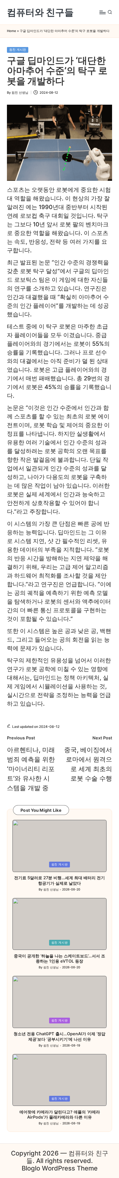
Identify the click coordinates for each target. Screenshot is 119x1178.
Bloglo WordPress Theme (60, 1168)
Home (11, 31)
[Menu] (102, 12)
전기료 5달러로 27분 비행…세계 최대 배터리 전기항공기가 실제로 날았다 (59, 880)
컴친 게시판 (17, 50)
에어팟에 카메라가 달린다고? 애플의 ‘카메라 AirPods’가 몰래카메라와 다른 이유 (59, 1114)
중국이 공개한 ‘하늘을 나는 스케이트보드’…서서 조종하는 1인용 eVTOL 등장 (59, 958)
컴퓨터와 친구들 (40, 12)
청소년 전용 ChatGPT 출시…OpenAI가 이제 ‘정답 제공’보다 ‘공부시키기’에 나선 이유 (59, 1036)
